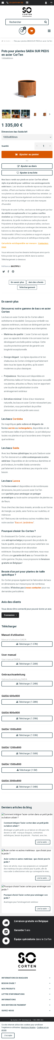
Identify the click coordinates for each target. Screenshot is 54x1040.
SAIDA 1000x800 (11, 729)
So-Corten (7, 41)
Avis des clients (35, 282)
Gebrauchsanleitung (13, 674)
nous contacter (33, 587)
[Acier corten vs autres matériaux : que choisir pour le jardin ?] (27, 852)
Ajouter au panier (29, 154)
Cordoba (18, 418)
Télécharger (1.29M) (28, 718)
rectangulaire (25, 428)
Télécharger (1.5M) (28, 770)
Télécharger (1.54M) (28, 787)
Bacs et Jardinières (24, 522)
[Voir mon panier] (31, 31)
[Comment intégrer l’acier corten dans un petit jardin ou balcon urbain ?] (27, 816)
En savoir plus (17, 282)
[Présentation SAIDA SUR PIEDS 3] (25, 114)
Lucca (16, 480)
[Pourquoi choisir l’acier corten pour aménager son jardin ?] (27, 888)
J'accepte (8, 1035)
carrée (11, 428)
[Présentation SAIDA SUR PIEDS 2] (16, 114)
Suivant (49, 114)
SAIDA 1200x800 (11, 747)
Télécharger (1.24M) (28, 683)
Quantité (5, 146)
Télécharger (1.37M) (28, 644)
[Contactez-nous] (2, 2)
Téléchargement (27, 287)
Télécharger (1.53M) (28, 735)
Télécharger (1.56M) (28, 753)
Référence (6, 266)
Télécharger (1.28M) (28, 702)
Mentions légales (28, 1027)
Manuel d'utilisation (13, 634)
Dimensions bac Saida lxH (15, 132)
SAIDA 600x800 (11, 695)
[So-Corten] (27, 12)
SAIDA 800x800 (11, 712)
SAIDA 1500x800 (11, 764)
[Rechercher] (46, 22)
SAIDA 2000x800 (11, 780)
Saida (16, 447)
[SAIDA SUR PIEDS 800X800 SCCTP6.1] (35, 114)
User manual (9, 654)
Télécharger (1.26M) (28, 664)
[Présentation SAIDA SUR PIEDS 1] (6, 114)
